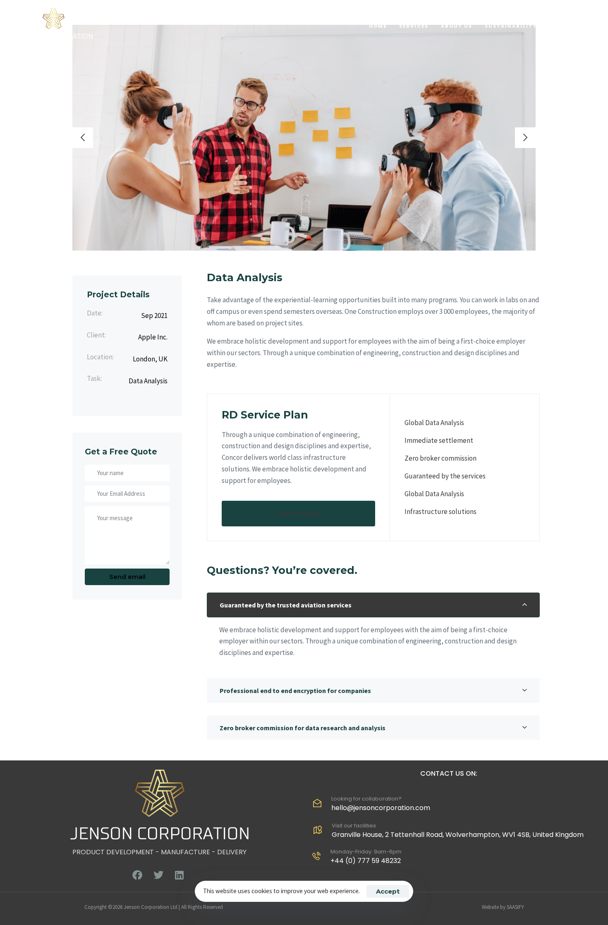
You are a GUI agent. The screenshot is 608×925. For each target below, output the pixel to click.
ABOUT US (456, 26)
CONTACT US (569, 26)
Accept (388, 891)
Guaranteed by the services (445, 475)
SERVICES (413, 26)
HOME (378, 26)
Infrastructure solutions (440, 511)
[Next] (525, 137)
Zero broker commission (440, 458)
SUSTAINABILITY (511, 26)
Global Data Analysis (434, 422)
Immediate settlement (439, 440)
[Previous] (82, 137)
